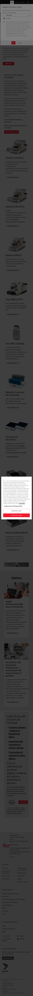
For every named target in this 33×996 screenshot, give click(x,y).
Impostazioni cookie (16, 510)
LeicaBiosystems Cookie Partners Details (13, 506)
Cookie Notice (22, 503)
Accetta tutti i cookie (16, 515)
